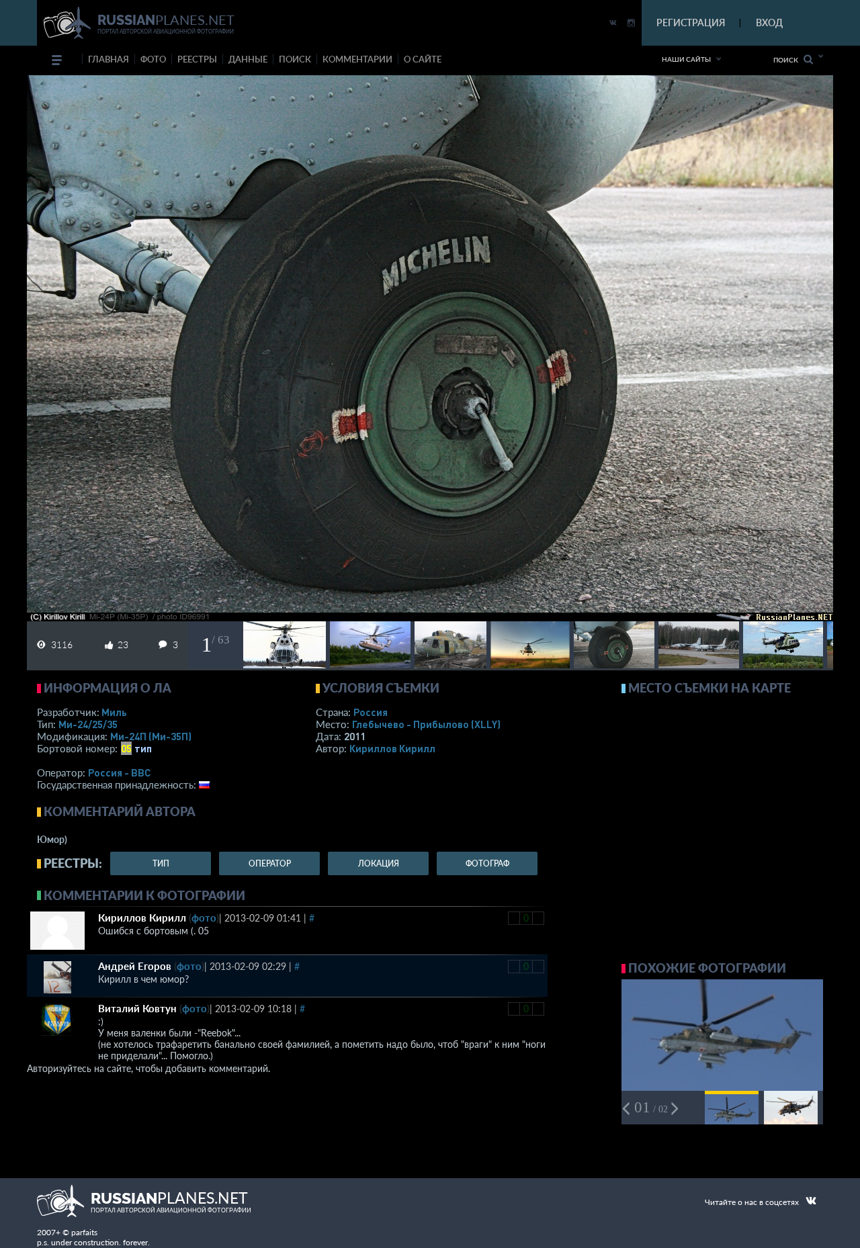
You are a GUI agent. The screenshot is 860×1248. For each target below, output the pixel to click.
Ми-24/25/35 (88, 724)
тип (143, 748)
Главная (108, 59)
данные (247, 59)
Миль (114, 712)
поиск (295, 59)
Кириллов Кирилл (392, 748)
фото (153, 59)
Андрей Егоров (134, 966)
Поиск (788, 60)
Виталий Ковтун (137, 1008)
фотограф (487, 863)
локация (378, 863)
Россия (370, 712)
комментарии (357, 59)
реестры (197, 59)
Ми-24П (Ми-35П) (150, 736)
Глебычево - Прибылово (426, 724)
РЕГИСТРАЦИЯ (690, 22)
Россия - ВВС (119, 772)
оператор (270, 863)
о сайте (422, 59)
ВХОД (769, 22)
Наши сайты (686, 59)
